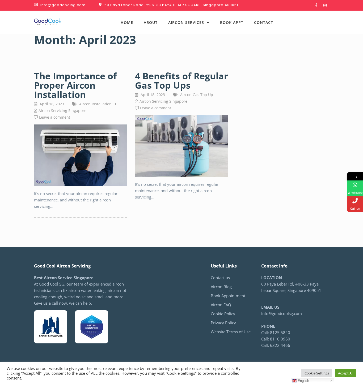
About (151, 22)
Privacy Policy (223, 322)
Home (127, 22)
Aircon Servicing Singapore (62, 110)
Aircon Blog (221, 286)
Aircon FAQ (221, 304)
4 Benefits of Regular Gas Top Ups (181, 80)
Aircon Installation (95, 103)
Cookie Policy (223, 313)
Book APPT (231, 22)
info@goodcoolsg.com (281, 313)
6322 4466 (311, 25)
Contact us (220, 277)
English (303, 381)
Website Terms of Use (231, 331)
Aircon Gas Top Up (196, 94)
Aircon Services (186, 22)
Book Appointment (228, 295)
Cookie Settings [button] (317, 373)
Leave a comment (54, 117)
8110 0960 (280, 339)
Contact (263, 22)
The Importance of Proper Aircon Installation (75, 85)
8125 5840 (301, 19)
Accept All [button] (345, 373)
